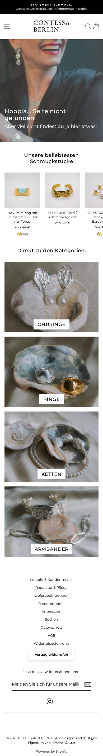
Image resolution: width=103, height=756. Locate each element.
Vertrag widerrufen (51, 655)
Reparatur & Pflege (51, 588)
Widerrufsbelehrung (51, 643)
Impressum (52, 612)
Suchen (51, 619)
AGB (51, 636)
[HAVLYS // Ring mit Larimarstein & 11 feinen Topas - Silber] (25, 234)
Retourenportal (51, 604)
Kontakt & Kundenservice (51, 580)
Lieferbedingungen (52, 595)
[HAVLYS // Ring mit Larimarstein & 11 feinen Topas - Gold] (19, 234)
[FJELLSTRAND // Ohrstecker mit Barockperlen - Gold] (100, 234)
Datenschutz (51, 627)
